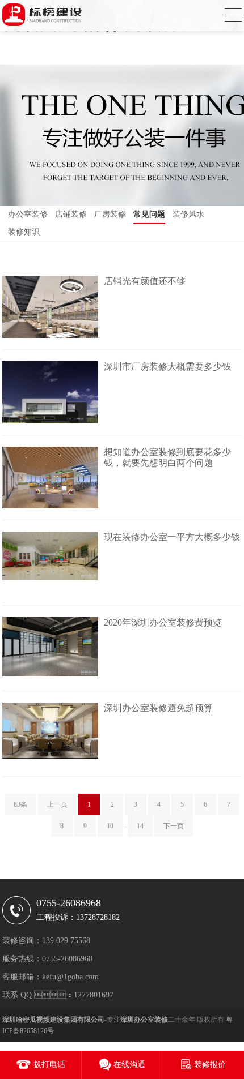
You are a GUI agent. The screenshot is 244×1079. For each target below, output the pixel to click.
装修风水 (188, 214)
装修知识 (24, 232)
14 (140, 826)
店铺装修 (71, 214)
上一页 (57, 804)
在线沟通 (129, 1064)
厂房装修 (110, 214)
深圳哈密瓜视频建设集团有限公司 (53, 1020)
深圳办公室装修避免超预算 (158, 708)
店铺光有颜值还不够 (145, 281)
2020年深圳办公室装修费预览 (163, 622)
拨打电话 (49, 1064)
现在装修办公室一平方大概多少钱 (172, 537)
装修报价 (210, 1064)
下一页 (173, 826)
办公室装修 (28, 214)
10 (110, 826)
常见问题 (149, 214)
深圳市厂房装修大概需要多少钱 (167, 366)
